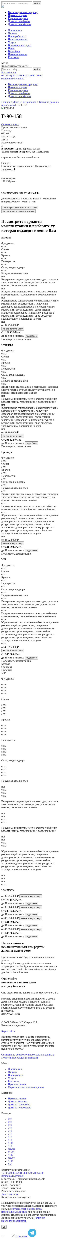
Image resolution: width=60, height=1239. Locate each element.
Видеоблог (14, 51)
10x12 (11, 1158)
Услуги (12, 42)
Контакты (13, 57)
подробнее (31, 336)
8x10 (10, 1143)
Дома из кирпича (18, 1101)
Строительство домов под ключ (26, 1087)
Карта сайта (8, 1031)
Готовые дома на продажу (23, 12)
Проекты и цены (17, 15)
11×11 (11, 1152)
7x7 (10, 1134)
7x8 (10, 1128)
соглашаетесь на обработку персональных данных (21, 1210)
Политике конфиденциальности (23, 1219)
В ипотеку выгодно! (19, 45)
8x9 (10, 1140)
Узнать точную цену (13, 328)
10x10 (11, 1149)
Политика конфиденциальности (19, 1057)
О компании (15, 30)
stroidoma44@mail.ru (12, 78)
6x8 (10, 1122)
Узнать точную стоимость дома (18, 211)
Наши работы (17, 36)
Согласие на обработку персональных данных (27, 1054)
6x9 (10, 1125)
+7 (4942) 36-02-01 (11, 75)
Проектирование (17, 54)
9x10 (10, 1161)
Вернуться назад (10, 1013)
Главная (5, 102)
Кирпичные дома (18, 18)
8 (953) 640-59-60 (32, 75)
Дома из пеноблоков (19, 24)
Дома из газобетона (19, 21)
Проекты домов (17, 1084)
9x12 (10, 1155)
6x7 (10, 1118)
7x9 (10, 1131)
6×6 (10, 1164)
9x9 (10, 1146)
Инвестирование (17, 39)
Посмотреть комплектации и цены (20, 207)
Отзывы (12, 33)
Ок (4, 1227)
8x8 (10, 1137)
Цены (11, 48)
